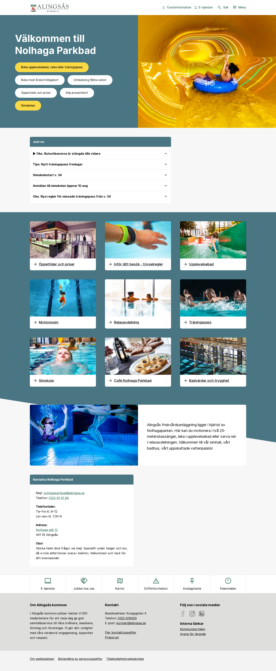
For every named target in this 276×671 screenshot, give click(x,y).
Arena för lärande (193, 634)
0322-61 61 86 (59, 498)
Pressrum (112, 637)
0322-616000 (127, 618)
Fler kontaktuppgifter (120, 632)
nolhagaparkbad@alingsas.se (64, 493)
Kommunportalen (192, 629)
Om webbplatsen (42, 659)
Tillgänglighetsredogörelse (125, 659)
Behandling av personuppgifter (80, 659)
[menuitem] (176, 7)
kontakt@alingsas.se (131, 623)
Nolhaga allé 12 (47, 530)
